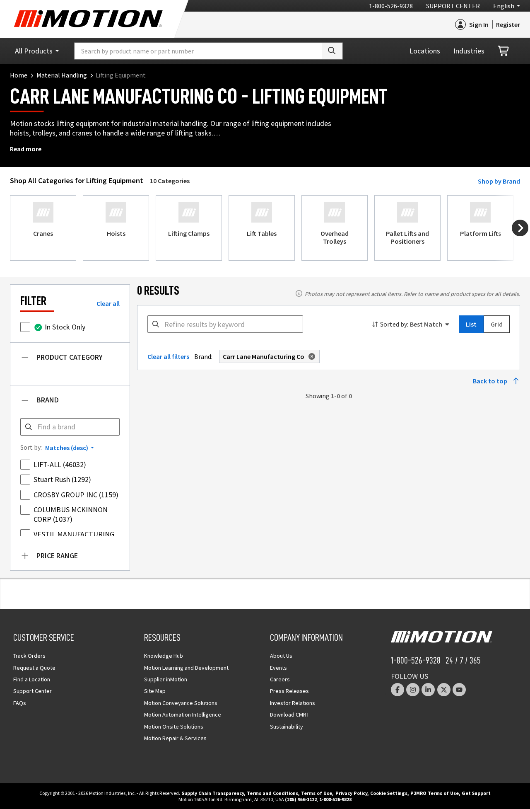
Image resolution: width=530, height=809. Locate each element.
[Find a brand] (28, 427)
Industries (468, 51)
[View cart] (504, 51)
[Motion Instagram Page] (412, 689)
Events (278, 667)
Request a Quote (34, 667)
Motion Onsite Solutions (173, 726)
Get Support (476, 793)
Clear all (108, 303)
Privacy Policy (351, 793)
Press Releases (289, 691)
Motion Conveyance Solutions (180, 703)
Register (508, 24)
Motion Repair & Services (175, 738)
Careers (280, 679)
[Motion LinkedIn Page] (428, 689)
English (503, 6)
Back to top (490, 381)
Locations (425, 51)
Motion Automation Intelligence (182, 714)
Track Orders (29, 655)
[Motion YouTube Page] (459, 689)
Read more (25, 149)
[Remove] (310, 356)
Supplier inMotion (165, 679)
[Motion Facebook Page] (397, 689)
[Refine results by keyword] (155, 324)
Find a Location (31, 679)
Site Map (155, 691)
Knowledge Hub (163, 655)
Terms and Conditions (272, 793)
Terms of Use (316, 793)
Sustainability (286, 726)
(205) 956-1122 (301, 799)
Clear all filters (168, 356)
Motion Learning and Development (186, 667)
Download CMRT (289, 714)
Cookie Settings (388, 793)
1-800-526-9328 (391, 6)
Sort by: (31, 447)
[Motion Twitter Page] (443, 689)
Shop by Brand (499, 181)
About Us (281, 655)
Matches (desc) (66, 447)
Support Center (453, 6)
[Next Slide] (520, 228)
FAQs (19, 703)
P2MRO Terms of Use (434, 793)
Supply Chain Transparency (213, 793)
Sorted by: (394, 324)
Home (18, 75)
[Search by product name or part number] (332, 51)
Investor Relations (292, 703)
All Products (34, 51)
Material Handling (61, 75)
